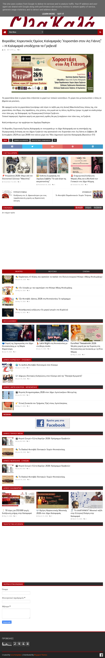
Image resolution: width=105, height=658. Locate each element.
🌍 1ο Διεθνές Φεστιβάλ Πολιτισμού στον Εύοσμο (36, 365)
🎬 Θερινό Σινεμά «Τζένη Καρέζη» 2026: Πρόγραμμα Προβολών (42, 438)
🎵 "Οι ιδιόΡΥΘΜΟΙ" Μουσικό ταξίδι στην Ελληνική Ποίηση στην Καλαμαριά (86, 513)
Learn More (48, 14)
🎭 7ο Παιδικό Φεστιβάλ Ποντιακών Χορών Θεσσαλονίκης (40, 449)
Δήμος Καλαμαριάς (21, 140)
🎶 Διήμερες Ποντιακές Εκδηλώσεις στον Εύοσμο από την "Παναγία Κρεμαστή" (48, 376)
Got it (60, 14)
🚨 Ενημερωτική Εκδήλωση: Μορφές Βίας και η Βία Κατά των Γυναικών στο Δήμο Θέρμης (84, 178)
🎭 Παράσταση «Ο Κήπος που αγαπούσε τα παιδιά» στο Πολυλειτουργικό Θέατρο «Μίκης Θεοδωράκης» (58, 277)
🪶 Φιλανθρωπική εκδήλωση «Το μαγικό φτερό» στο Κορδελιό (41, 309)
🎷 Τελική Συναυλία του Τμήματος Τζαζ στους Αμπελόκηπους (41, 403)
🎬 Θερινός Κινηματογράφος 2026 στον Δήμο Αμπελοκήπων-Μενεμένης (46, 392)
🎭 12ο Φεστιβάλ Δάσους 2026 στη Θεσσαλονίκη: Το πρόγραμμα (42, 299)
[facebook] (101, 655)
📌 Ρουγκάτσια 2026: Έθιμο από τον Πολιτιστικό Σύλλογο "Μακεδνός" (17, 177)
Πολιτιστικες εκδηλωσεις (41, 140)
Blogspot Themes (40, 655)
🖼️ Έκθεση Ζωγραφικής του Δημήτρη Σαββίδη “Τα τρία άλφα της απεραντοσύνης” (51, 178)
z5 (55, 140)
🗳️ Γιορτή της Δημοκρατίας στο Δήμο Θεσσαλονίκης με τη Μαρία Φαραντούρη (17, 346)
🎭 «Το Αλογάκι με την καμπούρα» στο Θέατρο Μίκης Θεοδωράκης (43, 288)
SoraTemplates (16, 655)
